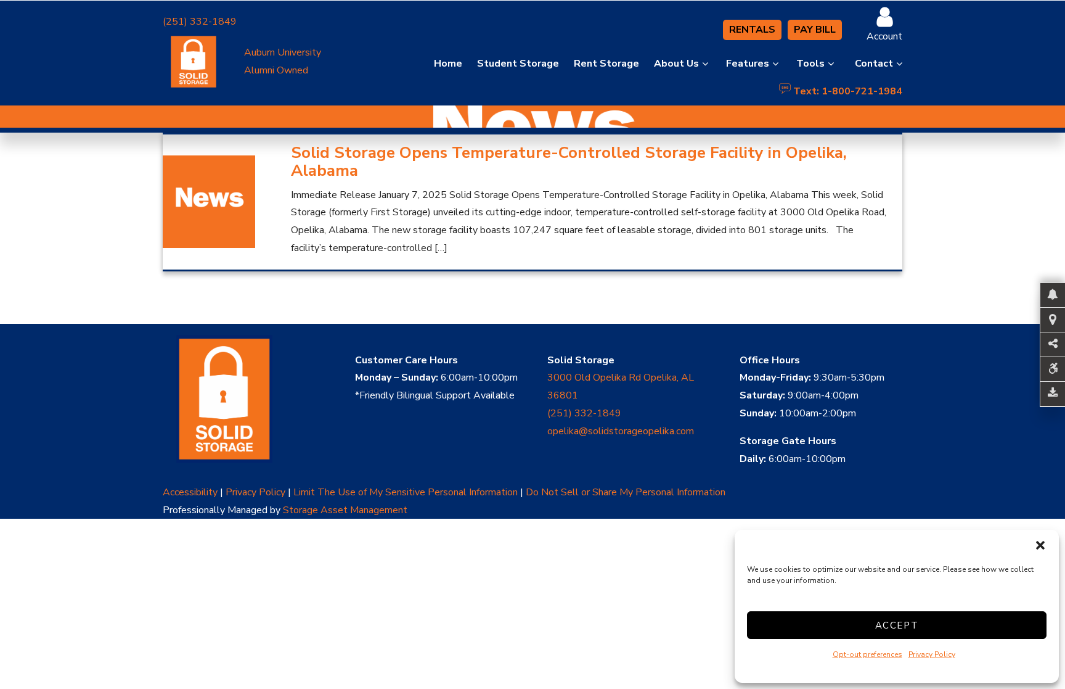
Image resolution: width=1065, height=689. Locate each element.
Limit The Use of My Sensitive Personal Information (405, 492)
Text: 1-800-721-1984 (846, 89)
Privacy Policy (931, 654)
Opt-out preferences (867, 654)
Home (448, 63)
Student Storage (518, 63)
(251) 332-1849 (200, 21)
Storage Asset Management (345, 510)
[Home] (244, 399)
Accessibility (190, 492)
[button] (1040, 545)
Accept (897, 625)
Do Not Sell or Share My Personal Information (625, 492)
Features (747, 63)
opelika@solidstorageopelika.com (620, 431)
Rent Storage (606, 63)
